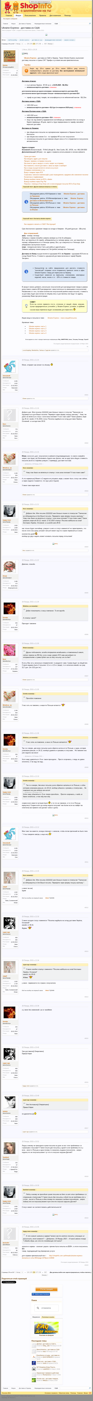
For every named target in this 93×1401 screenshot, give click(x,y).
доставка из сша (37, 40)
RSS (90, 1393)
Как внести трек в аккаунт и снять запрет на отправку (44, 163)
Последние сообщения (10, 18)
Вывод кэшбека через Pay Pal (35, 181)
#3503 (86, 491)
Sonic (45, 1363)
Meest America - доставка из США (48, 1349)
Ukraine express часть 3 (37, 331)
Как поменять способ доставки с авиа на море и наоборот (45, 166)
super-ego (6, 932)
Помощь (67, 15)
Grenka (5, 617)
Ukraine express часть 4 (37, 333)
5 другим (47, 350)
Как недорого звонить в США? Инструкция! (40, 224)
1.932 (15, 892)
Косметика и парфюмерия (33, 177)
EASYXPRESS (48, 1357)
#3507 (86, 676)
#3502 (86, 443)
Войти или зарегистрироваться (40, 2)
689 (16, 1116)
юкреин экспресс (69, 40)
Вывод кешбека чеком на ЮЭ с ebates (38, 179)
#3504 (86, 547)
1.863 (15, 525)
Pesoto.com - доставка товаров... (48, 1379)
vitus (44, 1351)
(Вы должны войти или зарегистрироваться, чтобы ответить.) (70, 1272)
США (13, 30)
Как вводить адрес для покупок (35, 159)
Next (4, 659)
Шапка (33, 30)
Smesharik (6, 376)
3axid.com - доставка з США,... (47, 1361)
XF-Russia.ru (12, 1397)
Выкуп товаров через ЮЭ (33, 172)
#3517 (86, 1128)
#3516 (86, 1082)
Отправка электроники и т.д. (34, 170)
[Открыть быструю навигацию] (90, 23)
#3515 (86, 1038)
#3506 (86, 634)
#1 (87, 346)
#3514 (86, 997)
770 (16, 429)
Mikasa (45, 1380)
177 (37, 43)
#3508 (86, 724)
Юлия (24, 398)
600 (16, 937)
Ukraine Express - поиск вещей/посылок (62, 318)
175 (31, 43)
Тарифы (27, 65)
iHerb (47, 898)
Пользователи (30, 15)
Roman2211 (47, 1375)
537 (45, 43)
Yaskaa (41, 350)
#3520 (86, 1265)
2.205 (15, 381)
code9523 (46, 1369)
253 (16, 623)
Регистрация (46, 1289)
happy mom (7, 520)
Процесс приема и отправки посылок (37, 161)
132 (16, 1162)
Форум (18, 15)
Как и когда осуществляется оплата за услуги (41, 168)
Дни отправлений (31, 233)
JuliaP (5, 887)
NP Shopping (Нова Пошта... (46, 1367)
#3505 (86, 593)
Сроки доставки (30, 156)
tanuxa (5, 1111)
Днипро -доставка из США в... (47, 1344)
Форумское (36, 1317)
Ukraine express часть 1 (37, 326)
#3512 (86, 907)
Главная (9, 15)
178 (40, 43)
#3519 (86, 1218)
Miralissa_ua (7, 468)
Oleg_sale (46, 1346)
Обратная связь (64, 1393)
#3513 (86, 951)
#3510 (86, 818)
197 (16, 664)
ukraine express (24, 40)
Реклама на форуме (46, 1335)
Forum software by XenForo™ (18, 1396)
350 (16, 1248)
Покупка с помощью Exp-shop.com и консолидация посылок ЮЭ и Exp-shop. (52, 184)
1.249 (15, 473)
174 (28, 43)
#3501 (86, 395)
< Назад (17, 43)
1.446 (15, 581)
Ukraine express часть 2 (37, 328)
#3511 (86, 862)
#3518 (86, 1176)
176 (34, 43)
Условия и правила (51, 1393)
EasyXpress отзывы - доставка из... (49, 1355)
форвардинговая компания (53, 40)
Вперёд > (50, 43)
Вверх (86, 1393)
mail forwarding (12, 40)
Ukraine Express (30, 58)
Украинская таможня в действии (48, 1373)
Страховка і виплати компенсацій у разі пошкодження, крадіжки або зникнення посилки (56, 175)
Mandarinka (35, 350)
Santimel (6, 1157)
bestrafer (6, 1243)
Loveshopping (27, 350)
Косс (4, 424)
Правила (42, 15)
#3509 (86, 767)
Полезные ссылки (48, 1317)
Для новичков (55, 15)
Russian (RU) (6, 1393)
